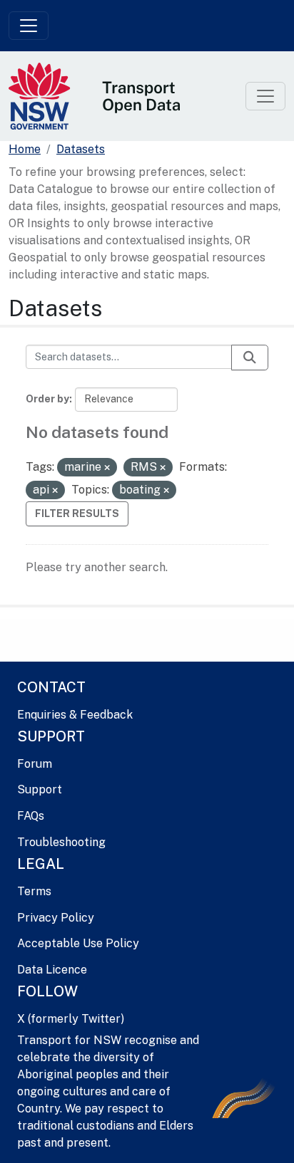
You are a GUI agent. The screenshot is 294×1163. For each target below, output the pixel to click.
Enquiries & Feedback (75, 714)
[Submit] (249, 357)
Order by (47, 399)
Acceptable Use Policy (78, 943)
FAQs (30, 816)
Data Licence (52, 969)
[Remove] (107, 468)
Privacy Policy (55, 917)
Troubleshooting (61, 842)
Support (39, 789)
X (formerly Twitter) (70, 1019)
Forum (34, 764)
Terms (34, 891)
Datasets (80, 149)
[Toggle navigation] (29, 25)
